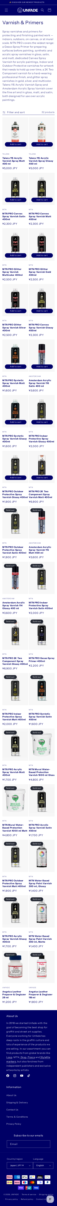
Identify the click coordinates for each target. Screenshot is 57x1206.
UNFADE (15, 1194)
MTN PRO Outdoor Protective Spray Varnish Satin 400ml (14, 550)
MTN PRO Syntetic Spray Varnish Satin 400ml (40, 716)
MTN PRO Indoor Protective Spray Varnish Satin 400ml (41, 605)
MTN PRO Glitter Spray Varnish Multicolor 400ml (12, 272)
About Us (11, 1095)
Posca (31, 1057)
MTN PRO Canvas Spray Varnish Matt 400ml (40, 216)
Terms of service (29, 1194)
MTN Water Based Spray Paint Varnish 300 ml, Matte (40, 939)
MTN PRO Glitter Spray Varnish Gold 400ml (40, 272)
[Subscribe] (46, 1144)
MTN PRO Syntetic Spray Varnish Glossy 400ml (14, 438)
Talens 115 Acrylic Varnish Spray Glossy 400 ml (41, 161)
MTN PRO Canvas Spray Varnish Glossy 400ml (41, 327)
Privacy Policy (13, 1123)
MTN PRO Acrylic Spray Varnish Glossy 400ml (14, 939)
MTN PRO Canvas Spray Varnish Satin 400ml (13, 216)
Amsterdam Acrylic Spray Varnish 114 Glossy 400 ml (13, 605)
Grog (23, 1057)
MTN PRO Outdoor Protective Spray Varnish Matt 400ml (14, 883)
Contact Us (12, 1109)
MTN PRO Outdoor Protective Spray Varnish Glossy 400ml (15, 494)
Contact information (45, 1199)
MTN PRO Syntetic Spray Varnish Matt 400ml (13, 383)
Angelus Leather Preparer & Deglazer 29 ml (14, 994)
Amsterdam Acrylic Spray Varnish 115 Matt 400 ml (40, 550)
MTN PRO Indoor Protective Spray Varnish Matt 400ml (14, 716)
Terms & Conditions (17, 1116)
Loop (9, 1057)
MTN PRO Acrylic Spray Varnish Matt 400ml (13, 772)
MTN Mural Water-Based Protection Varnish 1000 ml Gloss (42, 772)
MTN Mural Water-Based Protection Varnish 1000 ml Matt (14, 827)
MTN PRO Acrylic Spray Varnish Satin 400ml (40, 827)
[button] (6, 10)
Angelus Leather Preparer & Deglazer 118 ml (40, 994)
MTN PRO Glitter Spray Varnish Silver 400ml (14, 327)
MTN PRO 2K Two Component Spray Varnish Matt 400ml (40, 494)
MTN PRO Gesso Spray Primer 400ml (41, 659)
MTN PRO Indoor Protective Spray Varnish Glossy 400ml (41, 438)
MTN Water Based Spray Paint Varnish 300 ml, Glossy (40, 883)
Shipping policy (46, 1194)
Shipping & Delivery (17, 1102)
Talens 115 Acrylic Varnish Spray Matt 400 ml (13, 161)
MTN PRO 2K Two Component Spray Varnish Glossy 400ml (15, 661)
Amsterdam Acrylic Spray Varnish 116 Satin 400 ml (40, 383)
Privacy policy (11, 1199)
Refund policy (27, 1199)
